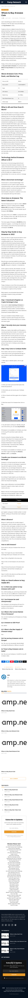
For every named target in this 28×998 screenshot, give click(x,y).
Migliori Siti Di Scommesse (14, 866)
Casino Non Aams (14, 902)
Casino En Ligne (14, 905)
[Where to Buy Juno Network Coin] (14, 722)
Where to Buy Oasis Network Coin (10, 751)
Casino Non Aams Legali (14, 891)
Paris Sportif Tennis (14, 884)
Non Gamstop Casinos (14, 868)
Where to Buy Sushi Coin (8, 710)
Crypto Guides (5, 9)
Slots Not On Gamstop (14, 855)
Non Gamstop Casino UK (14, 872)
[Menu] (2, 2)
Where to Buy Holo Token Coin (12, 810)
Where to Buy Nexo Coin (7, 669)
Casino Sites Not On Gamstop (14, 875)
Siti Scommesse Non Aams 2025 (14, 849)
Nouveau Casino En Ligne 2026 (14, 898)
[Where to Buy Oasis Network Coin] (14, 742)
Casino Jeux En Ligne (14, 888)
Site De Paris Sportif (14, 885)
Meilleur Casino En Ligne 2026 (14, 895)
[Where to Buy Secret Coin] (14, 763)
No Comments (15, 18)
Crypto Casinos (14, 854)
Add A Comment (14, 778)
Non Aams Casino (14, 851)
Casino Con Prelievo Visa (14, 881)
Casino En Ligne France (14, 878)
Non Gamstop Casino (14, 861)
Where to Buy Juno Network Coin (10, 731)
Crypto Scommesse (14, 889)
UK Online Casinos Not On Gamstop (14, 847)
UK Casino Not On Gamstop (14, 862)
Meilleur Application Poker (14, 903)
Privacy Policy (13, 836)
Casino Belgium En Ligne (14, 879)
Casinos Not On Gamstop (14, 848)
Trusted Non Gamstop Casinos (14, 859)
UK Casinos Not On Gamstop (14, 845)
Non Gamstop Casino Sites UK (14, 876)
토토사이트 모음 (14, 893)
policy (18, 978)
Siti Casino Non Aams (21, 988)
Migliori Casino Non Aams (9, 991)
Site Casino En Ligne (14, 901)
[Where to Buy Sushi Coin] (14, 702)
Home (2, 6)
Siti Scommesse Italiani (14, 865)
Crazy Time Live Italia (14, 882)
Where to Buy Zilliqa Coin (20, 669)
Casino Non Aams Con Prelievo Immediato (14, 990)
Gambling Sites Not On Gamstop (14, 858)
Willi (3, 18)
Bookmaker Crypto (14, 886)
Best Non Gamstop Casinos (14, 857)
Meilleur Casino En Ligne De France (14, 892)
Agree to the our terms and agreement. (14, 978)
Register (19, 503)
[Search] (26, 2)
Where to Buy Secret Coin (8, 771)
